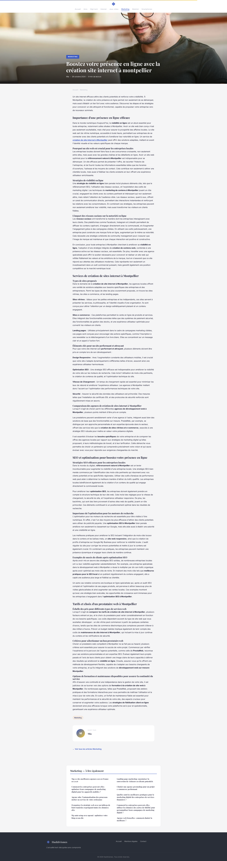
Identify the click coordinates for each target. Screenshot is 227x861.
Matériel (135, 9)
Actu (85, 9)
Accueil (78, 9)
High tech (94, 9)
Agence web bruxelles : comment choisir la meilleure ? (134, 819)
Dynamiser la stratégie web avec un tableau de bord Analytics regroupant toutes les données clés (91, 807)
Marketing (125, 9)
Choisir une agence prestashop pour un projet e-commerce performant (136, 788)
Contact (143, 841)
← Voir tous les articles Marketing (87, 749)
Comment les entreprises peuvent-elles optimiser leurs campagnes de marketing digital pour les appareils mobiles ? (89, 789)
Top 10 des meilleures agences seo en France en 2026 (90, 780)
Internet (103, 9)
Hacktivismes (59, 842)
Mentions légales (130, 841)
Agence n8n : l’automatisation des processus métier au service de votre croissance (89, 798)
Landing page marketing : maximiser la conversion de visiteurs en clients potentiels (135, 780)
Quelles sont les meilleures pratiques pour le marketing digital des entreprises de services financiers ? (135, 797)
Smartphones (147, 9)
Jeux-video (113, 9)
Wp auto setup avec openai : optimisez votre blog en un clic (90, 816)
